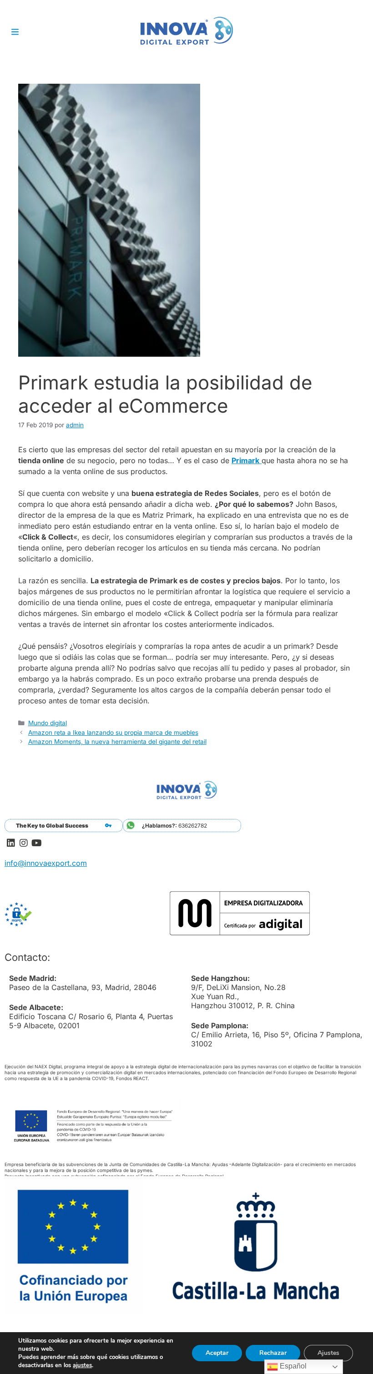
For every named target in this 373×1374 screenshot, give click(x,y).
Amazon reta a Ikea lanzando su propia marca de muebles (113, 732)
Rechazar (273, 1353)
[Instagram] (23, 843)
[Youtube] (36, 843)
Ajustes (328, 1353)
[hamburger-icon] (15, 33)
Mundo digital (47, 723)
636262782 (174, 825)
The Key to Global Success (52, 825)
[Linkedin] (11, 843)
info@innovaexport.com (46, 863)
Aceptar (217, 1353)
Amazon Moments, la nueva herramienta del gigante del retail (117, 741)
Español (292, 1366)
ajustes (82, 1365)
